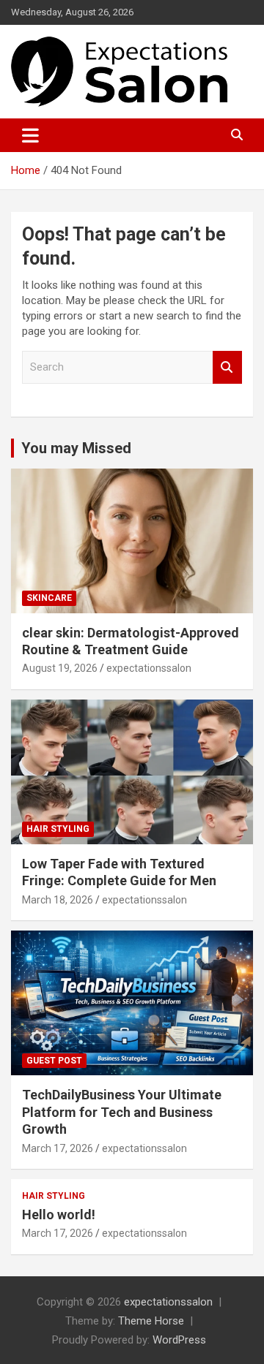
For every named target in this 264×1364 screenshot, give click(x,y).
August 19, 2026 (60, 668)
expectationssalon (148, 668)
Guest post (54, 1061)
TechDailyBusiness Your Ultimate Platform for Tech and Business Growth (121, 1112)
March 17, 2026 (57, 1148)
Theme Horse (151, 1320)
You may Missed (76, 448)
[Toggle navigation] (30, 135)
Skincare (49, 598)
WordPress (179, 1339)
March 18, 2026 (57, 900)
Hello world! (58, 1214)
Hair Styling (57, 829)
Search (227, 367)
